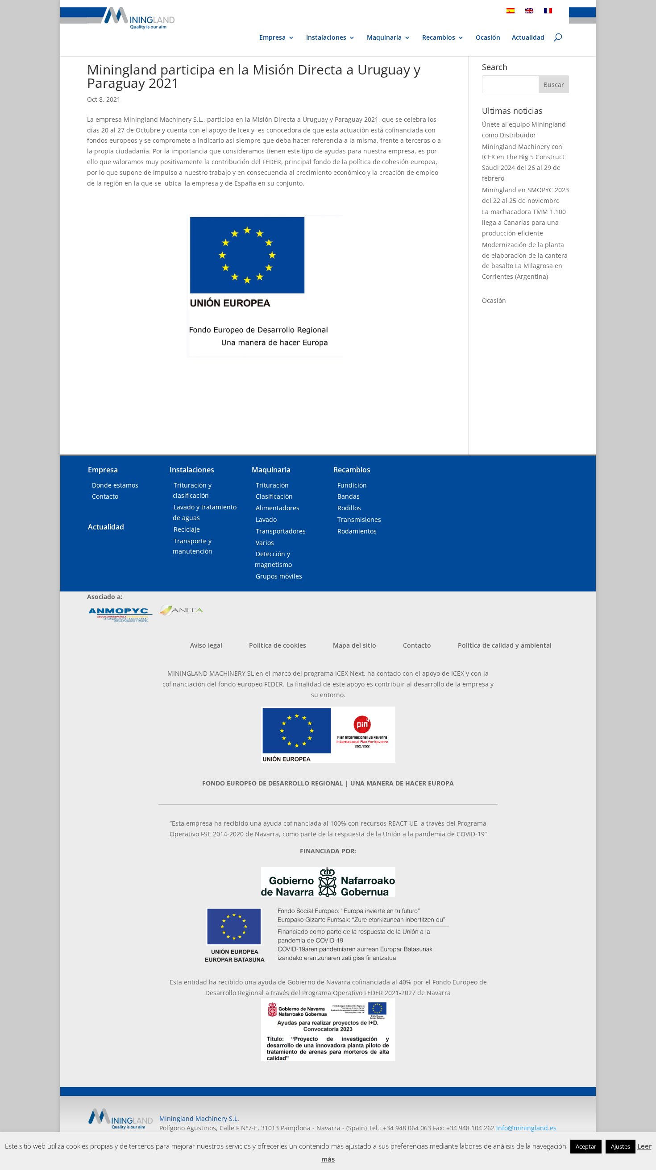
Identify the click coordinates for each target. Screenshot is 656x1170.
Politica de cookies (277, 645)
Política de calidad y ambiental (505, 645)
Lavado (266, 519)
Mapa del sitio (354, 645)
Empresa (272, 37)
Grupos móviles (279, 576)
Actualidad (528, 37)
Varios (265, 542)
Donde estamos (115, 485)
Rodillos (349, 508)
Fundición (352, 485)
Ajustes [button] (620, 1146)
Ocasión (488, 37)
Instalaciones (326, 37)
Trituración (272, 485)
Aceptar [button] (586, 1146)
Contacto (105, 496)
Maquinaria (384, 37)
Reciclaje (187, 529)
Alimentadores (277, 508)
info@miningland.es (526, 1128)
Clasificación (274, 496)
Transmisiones (359, 519)
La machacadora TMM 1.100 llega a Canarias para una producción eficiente (524, 222)
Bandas (348, 496)
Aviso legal (206, 645)
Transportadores (281, 531)
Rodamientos (357, 531)
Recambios (438, 37)
